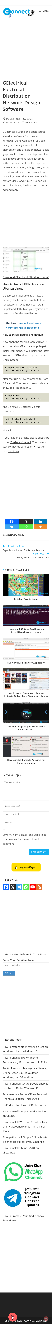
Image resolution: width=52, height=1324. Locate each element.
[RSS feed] (39, 887)
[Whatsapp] (26, 526)
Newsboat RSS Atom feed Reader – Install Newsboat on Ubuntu (26, 631)
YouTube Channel (20, 442)
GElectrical (12, 535)
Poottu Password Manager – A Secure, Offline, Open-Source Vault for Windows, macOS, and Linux (25, 1073)
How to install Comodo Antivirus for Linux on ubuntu (26, 761)
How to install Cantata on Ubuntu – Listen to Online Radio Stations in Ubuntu (26, 695)
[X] (26, 521)
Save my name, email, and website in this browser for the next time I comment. (24, 839)
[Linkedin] (40, 521)
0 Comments (32, 122)
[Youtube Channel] (33, 887)
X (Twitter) (39, 446)
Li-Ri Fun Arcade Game (26, 599)
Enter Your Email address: (19, 960)
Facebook (13, 451)
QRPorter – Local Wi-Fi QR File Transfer (25, 1105)
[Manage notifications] (46, 1318)
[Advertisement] (26, 52)
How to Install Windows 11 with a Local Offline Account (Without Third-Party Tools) (25, 1126)
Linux (29, 119)
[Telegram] (12, 526)
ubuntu (21, 535)
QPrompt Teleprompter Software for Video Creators (26, 728)
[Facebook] (12, 521)
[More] (40, 526)
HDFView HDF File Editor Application (26, 662)
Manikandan (12, 122)
